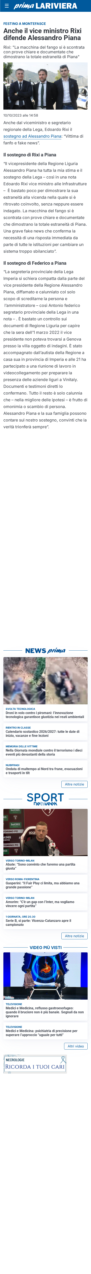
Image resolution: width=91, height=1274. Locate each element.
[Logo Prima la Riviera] (45, 5)
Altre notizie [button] (74, 784)
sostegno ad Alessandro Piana (32, 136)
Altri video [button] (76, 1046)
